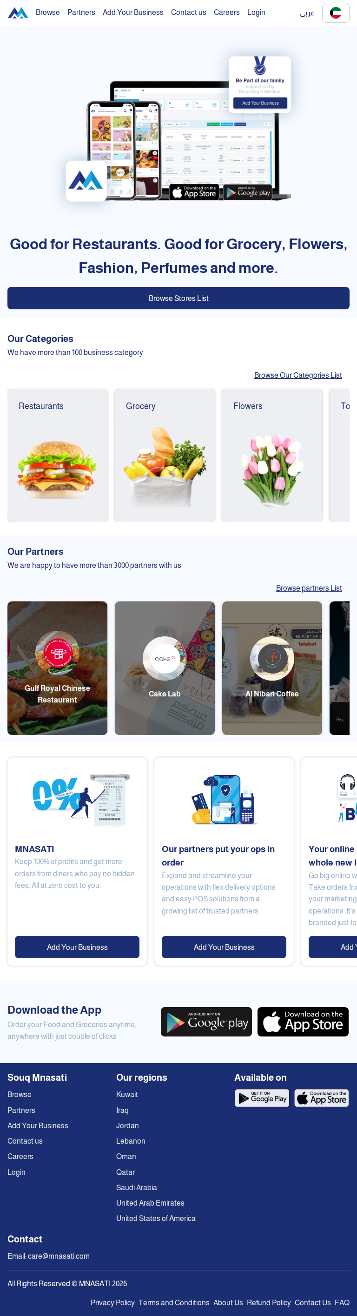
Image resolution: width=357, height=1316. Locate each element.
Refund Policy (269, 1303)
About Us (228, 1303)
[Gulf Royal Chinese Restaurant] (57, 732)
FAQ (342, 1303)
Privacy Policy (113, 1303)
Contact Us (313, 1303)
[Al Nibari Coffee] (272, 732)
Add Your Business (77, 947)
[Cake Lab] (165, 732)
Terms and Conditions (174, 1303)
